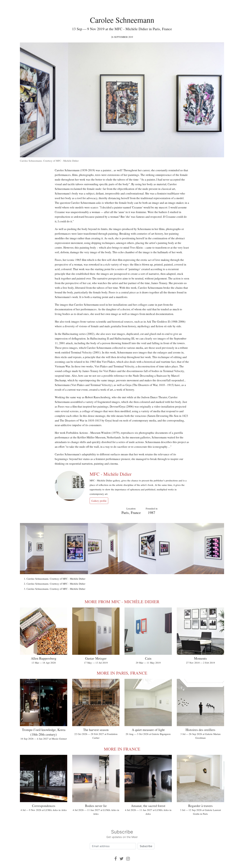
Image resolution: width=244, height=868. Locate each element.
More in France (122, 749)
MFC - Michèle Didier (110, 474)
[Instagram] (128, 858)
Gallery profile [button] (99, 500)
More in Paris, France (122, 673)
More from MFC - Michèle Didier (122, 601)
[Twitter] (121, 858)
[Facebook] (115, 858)
